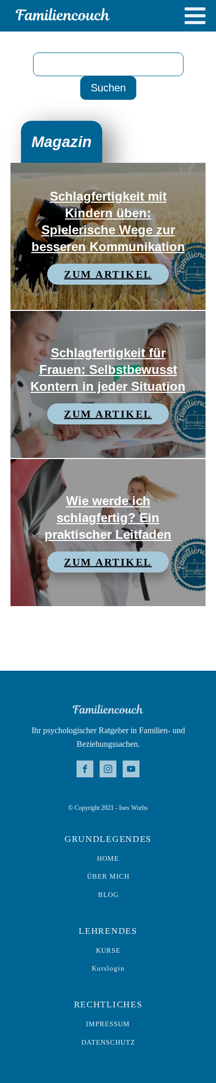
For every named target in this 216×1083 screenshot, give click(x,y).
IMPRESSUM (108, 1024)
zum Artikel (108, 274)
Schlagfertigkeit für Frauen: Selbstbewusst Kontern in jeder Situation (108, 369)
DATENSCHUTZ (108, 1042)
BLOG (108, 895)
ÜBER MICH (108, 876)
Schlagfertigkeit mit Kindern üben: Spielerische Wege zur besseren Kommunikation (108, 221)
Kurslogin (108, 968)
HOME (108, 858)
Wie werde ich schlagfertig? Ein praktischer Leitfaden (108, 518)
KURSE (108, 950)
